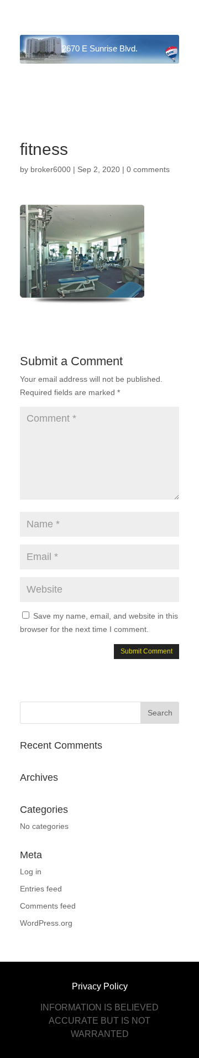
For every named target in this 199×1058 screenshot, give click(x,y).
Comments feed (48, 905)
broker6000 (50, 169)
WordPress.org (46, 923)
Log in (30, 871)
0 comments (148, 169)
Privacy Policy (100, 986)
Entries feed (41, 888)
